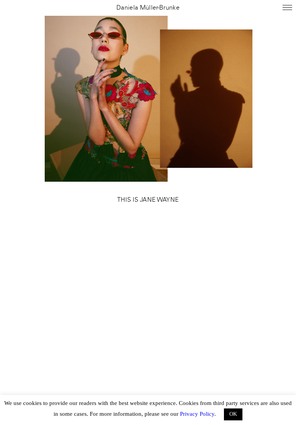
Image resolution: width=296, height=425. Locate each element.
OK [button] (233, 414)
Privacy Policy (197, 414)
